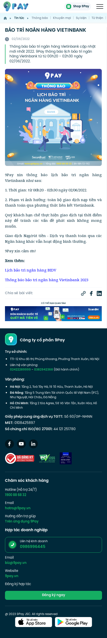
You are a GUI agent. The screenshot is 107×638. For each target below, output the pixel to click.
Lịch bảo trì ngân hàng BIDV (30, 269)
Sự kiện (81, 18)
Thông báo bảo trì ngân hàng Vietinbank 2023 (46, 279)
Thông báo (40, 18)
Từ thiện (97, 18)
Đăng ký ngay (53, 595)
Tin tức (19, 18)
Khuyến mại (62, 18)
